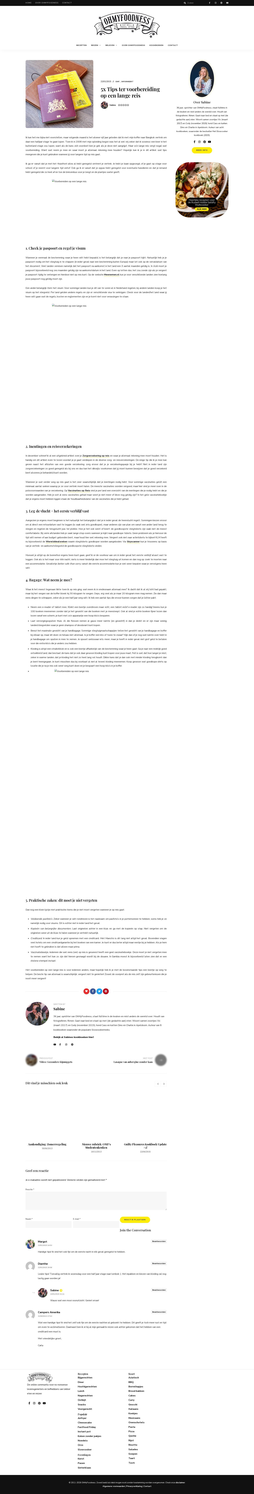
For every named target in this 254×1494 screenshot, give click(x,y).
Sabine (113, 105)
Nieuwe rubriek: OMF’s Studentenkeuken (96, 1146)
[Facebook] (93, 991)
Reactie (30, 1189)
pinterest (221, 3)
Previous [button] (158, 1084)
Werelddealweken (56, 541)
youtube (227, 3)
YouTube (56, 1044)
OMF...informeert (125, 82)
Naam (29, 1219)
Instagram (67, 1044)
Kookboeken (156, 45)
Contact (67, 3)
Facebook (61, 1044)
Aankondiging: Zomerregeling (47, 1144)
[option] (47, 1120)
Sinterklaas (84, 1467)
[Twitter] (99, 991)
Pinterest (73, 1044)
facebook (210, 3)
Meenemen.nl (111, 274)
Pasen (81, 1463)
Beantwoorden (159, 1241)
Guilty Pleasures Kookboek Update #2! (145, 1146)
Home (29, 3)
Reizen (94, 45)
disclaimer (180, 1482)
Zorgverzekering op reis (96, 455)
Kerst (81, 1458)
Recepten (81, 45)
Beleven (110, 45)
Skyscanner (133, 541)
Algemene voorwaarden (114, 1486)
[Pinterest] (106, 991)
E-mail (76, 1219)
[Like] (86, 991)
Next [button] (164, 1084)
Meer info (202, 150)
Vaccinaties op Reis (79, 490)
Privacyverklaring (134, 1486)
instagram (215, 3)
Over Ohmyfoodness (47, 3)
